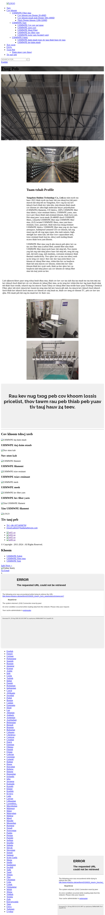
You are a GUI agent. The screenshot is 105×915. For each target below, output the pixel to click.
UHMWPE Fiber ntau (21, 13)
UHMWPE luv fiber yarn (29, 32)
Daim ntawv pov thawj (22, 52)
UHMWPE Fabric (20, 37)
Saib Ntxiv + (6, 565)
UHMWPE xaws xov (27, 27)
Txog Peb (11, 50)
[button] (52, 415)
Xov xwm (11, 45)
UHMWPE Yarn (19, 23)
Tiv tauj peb (12, 54)
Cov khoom (12, 10)
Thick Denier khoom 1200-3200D (32, 20)
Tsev (9, 8)
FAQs (9, 47)
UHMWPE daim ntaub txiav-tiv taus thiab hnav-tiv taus (41, 40)
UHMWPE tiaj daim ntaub (29, 42)
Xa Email (5, 570)
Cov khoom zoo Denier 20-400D (32, 15)
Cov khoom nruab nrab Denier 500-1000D (36, 18)
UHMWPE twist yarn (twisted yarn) (33, 35)
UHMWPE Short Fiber (28, 30)
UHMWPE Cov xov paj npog (30, 25)
